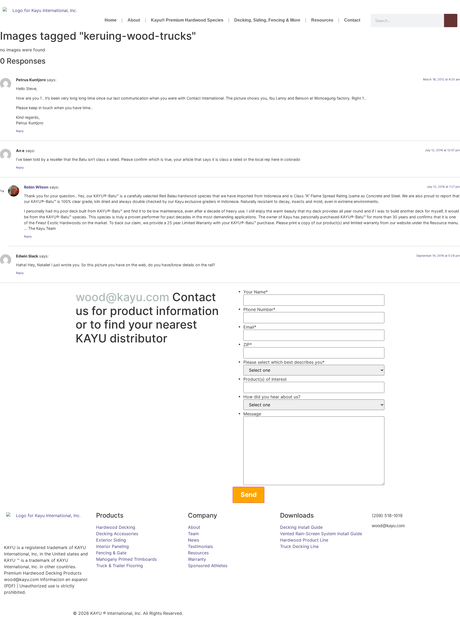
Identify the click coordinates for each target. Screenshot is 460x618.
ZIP (247, 344)
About (134, 20)
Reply (20, 131)
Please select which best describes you (284, 362)
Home (111, 20)
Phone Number (259, 309)
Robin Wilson (36, 187)
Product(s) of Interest (265, 379)
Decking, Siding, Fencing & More (267, 20)
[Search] (450, 20)
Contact (352, 20)
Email (249, 327)
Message (252, 414)
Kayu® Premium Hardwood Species (187, 20)
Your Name (255, 292)
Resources (322, 20)
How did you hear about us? (271, 397)
